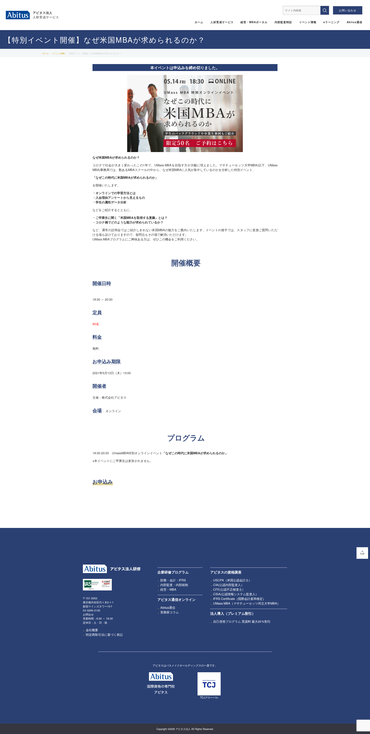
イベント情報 (307, 22)
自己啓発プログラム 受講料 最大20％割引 (242, 621)
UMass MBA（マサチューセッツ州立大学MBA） (246, 603)
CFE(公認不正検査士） (229, 589)
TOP (362, 553)
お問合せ (88, 614)
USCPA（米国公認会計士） (232, 580)
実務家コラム (169, 612)
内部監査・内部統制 (174, 585)
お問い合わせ (347, 10)
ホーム (199, 22)
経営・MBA (168, 589)
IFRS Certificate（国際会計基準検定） (239, 598)
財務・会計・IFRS (173, 580)
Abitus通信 (354, 22)
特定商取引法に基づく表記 (104, 634)
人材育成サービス (222, 22)
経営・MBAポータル (253, 22)
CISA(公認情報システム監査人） (235, 594)
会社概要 (92, 630)
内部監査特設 (283, 22)
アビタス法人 (42, 13)
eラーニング (331, 22)
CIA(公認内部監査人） (228, 585)
